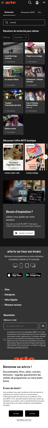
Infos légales (11, 299)
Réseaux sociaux (13, 304)
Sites (7, 289)
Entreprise (10, 294)
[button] (30, 3)
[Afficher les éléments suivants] (45, 156)
